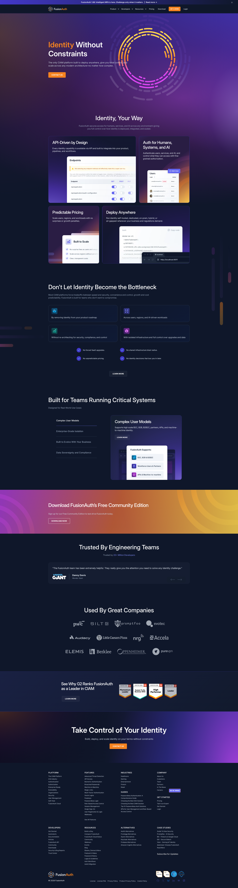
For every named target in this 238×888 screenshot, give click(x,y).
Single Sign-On (90, 809)
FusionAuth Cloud (54, 804)
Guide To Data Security (165, 831)
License (92, 881)
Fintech (123, 784)
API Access (88, 779)
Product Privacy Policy (127, 881)
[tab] (76, 420)
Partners (160, 784)
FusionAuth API (53, 842)
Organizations (53, 793)
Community (52, 845)
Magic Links (89, 790)
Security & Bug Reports (56, 850)
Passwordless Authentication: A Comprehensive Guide (132, 797)
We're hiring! (175, 790)
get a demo (174, 9)
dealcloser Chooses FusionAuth (168, 845)
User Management (54, 798)
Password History (91, 856)
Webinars (88, 842)
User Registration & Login (93, 812)
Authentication (53, 782)
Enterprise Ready (54, 787)
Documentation (53, 837)
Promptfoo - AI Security (165, 834)
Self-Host (51, 801)
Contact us (57, 75)
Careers (160, 790)
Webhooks (88, 814)
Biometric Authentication (93, 782)
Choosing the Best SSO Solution (132, 801)
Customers (161, 779)
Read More (161, 848)
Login (159, 809)
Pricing (159, 801)
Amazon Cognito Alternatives (131, 845)
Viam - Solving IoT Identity (166, 842)
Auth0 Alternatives (127, 831)
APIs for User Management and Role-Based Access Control (136, 810)
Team (159, 782)
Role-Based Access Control (94, 804)
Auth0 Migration (90, 864)
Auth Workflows (90, 861)
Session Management (92, 806)
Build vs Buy (89, 831)
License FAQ (101, 881)
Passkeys (88, 798)
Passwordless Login (91, 801)
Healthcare (125, 776)
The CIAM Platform (55, 776)
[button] (114, 9)
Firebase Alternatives (128, 842)
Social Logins (89, 795)
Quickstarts (52, 834)
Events (87, 845)
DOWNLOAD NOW (59, 521)
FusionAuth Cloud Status (93, 837)
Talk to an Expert (163, 804)
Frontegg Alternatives (128, 834)
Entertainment (126, 782)
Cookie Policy (142, 881)
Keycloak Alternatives (128, 839)
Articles (51, 839)
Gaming (123, 779)
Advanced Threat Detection (94, 776)
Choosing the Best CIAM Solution (132, 804)
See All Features (90, 820)
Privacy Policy (113, 881)
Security (51, 795)
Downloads (52, 848)
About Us (160, 776)
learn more (118, 374)
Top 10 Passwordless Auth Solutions (133, 806)
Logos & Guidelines (91, 859)
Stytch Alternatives (127, 837)
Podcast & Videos (91, 853)
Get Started (161, 806)
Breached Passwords (92, 784)
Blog (86, 848)
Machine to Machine (92, 787)
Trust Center (52, 853)
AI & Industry (52, 779)
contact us (118, 746)
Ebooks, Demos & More (93, 850)
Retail (123, 787)
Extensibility (52, 790)
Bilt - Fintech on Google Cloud (167, 837)
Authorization (53, 784)
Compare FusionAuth (92, 834)
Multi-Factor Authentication (94, 793)
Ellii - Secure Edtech (164, 839)
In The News (161, 787)
